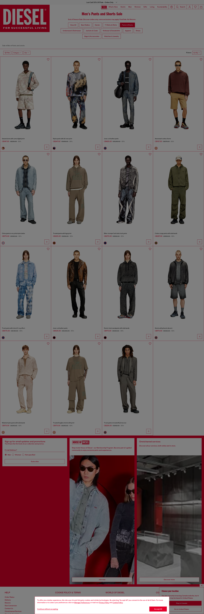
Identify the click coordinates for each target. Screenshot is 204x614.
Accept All (158, 609)
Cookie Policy (118, 602)
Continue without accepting (47, 609)
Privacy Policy (104, 602)
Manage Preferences (82, 602)
